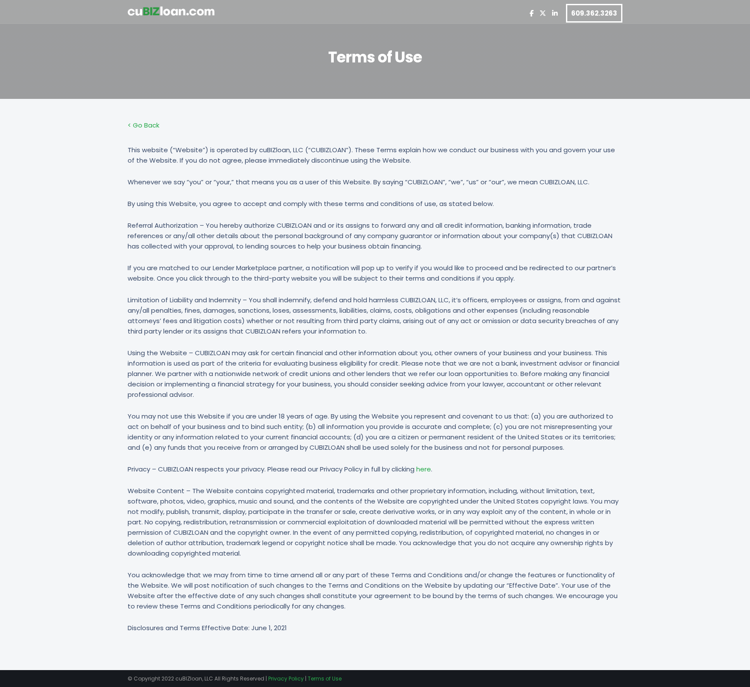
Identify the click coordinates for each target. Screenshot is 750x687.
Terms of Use (325, 678)
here (423, 469)
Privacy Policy (286, 678)
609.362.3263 (594, 13)
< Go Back (143, 125)
